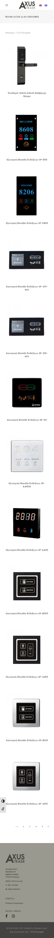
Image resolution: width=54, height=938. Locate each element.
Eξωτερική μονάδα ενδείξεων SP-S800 (27, 223)
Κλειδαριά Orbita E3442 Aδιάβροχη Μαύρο (27, 94)
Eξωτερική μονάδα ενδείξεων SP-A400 (27, 549)
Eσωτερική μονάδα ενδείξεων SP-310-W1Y (27, 355)
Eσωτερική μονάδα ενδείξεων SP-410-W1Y (27, 288)
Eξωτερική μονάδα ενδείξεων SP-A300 (27, 676)
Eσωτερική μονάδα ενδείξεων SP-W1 (27, 419)
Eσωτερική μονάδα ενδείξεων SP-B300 (27, 613)
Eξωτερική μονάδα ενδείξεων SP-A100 (27, 803)
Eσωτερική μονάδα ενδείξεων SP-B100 (27, 740)
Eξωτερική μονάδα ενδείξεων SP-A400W (27, 485)
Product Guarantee (14, 903)
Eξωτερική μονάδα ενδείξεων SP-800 (27, 159)
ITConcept (37, 932)
